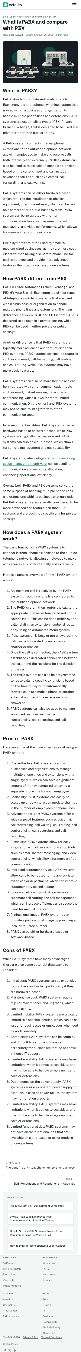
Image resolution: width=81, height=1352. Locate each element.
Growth (47, 1305)
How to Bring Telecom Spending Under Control (37, 1245)
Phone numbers (12, 1285)
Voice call (8, 1280)
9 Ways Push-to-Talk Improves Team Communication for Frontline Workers (32, 1218)
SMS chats (9, 1263)
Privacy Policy (30, 1337)
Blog (5, 16)
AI (44, 1310)
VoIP (12, 16)
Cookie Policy (10, 1344)
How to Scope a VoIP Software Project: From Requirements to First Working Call (36, 1233)
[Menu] (74, 5)
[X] (9, 1350)
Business (48, 1316)
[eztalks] (13, 5)
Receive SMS (50, 1322)
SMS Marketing (51, 1327)
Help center (49, 1274)
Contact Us (9, 1305)
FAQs (46, 1269)
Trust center (10, 1310)
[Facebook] (4, 1350)
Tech (45, 1299)
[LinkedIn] (15, 1350)
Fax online (9, 1274)
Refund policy (11, 1316)
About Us (8, 1299)
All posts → (49, 1333)
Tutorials (48, 1280)
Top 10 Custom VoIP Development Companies (37, 1205)
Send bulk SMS (12, 1269)
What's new (49, 1263)
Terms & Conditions (51, 1337)
